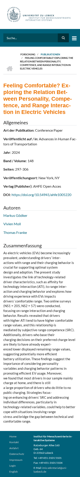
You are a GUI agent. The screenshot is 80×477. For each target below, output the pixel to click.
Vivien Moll (12, 224)
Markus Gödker (15, 215)
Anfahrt (13, 448)
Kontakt (14, 442)
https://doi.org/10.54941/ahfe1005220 (41, 194)
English (13, 471)
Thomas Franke (15, 232)
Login (12, 465)
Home (12, 436)
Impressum (15, 460)
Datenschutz (16, 454)
